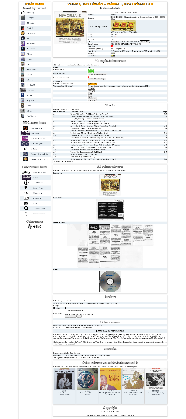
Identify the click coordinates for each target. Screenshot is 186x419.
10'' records (31, 44)
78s (28, 38)
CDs (28, 64)
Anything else (31, 116)
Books (29, 106)
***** (67, 316)
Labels (35, 177)
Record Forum (38, 188)
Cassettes (30, 59)
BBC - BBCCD (116, 17)
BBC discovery (36, 128)
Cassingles (30, 28)
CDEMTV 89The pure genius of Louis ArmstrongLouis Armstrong (110, 392)
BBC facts (34, 149)
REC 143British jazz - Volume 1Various (87, 393)
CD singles (31, 33)
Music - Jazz (144, 41)
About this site (38, 183)
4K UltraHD (31, 85)
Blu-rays (30, 80)
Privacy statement (39, 214)
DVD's (29, 75)
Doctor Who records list (39, 154)
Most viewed (37, 193)
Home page (31, 12)
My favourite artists (39, 172)
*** (75, 316)
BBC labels (35, 133)
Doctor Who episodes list (39, 159)
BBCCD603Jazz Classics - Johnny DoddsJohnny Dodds (133, 392)
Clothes (29, 111)
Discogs (91, 91)
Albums (29, 54)
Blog (35, 203)
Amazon (91, 88)
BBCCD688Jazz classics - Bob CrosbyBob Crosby (156, 392)
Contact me (37, 198)
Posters (29, 95)
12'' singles (30, 23)
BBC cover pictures (38, 138)
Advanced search (39, 209)
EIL (89, 95)
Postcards (30, 90)
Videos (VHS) (32, 69)
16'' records (31, 49)
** (77, 316)
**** (71, 316)
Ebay (90, 93)
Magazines (30, 100)
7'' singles (30, 18)
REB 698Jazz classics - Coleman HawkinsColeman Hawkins (64, 392)
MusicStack (92, 98)
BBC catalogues (36, 144)
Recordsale (92, 100)
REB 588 (56, 328)
